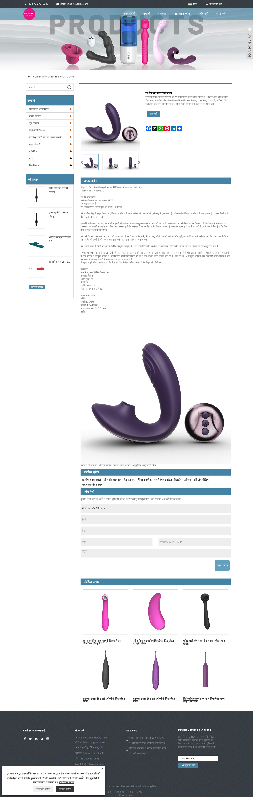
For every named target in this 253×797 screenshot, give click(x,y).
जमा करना (222, 565)
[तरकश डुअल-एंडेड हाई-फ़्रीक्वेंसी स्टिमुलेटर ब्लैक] (106, 670)
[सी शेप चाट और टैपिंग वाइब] (91, 162)
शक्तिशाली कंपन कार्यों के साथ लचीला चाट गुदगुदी (204, 642)
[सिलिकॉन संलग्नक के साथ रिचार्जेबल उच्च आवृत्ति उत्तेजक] (206, 670)
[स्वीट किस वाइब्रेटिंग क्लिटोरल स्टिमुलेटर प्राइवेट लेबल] (155, 612)
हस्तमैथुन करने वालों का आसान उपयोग (45, 137)
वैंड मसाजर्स (129, 479)
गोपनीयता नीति (66, 782)
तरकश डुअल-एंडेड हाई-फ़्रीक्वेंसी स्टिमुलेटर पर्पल (154, 699)
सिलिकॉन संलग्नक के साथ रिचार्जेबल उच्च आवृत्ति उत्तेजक (204, 699)
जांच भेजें (203, 13)
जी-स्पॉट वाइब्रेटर (113, 479)
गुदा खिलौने (34, 123)
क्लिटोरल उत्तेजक (67, 77)
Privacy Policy (126, 795)
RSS (130, 791)
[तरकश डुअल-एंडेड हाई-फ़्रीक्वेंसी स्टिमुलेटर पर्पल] (155, 670)
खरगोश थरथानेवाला (92, 479)
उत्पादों (146, 13)
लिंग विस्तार (34, 165)
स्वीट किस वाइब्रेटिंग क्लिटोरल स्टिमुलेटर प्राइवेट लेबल (153, 642)
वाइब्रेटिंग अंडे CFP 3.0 (59, 261)
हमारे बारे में (129, 13)
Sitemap (119, 791)
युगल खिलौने (34, 144)
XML (139, 791)
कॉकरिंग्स (33, 151)
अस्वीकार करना (43, 789)
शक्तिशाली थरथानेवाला (50, 77)
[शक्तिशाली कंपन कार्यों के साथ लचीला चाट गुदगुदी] (206, 612)
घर (114, 13)
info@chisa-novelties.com (94, 764)
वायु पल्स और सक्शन (92, 484)
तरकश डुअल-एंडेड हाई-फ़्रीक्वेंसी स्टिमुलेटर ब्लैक (104, 699)
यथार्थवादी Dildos (37, 130)
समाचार (162, 13)
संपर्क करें (220, 13)
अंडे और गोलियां (201, 479)
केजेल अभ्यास (35, 116)
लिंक (109, 791)
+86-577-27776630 (93, 753)
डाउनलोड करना (183, 13)
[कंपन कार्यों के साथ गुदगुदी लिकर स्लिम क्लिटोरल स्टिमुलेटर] (106, 612)
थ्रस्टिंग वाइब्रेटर (163, 479)
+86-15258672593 (89, 758)
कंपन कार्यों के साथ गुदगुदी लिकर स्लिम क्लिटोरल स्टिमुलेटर (102, 642)
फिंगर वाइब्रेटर (145, 479)
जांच (31, 158)
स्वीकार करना (65, 789)
